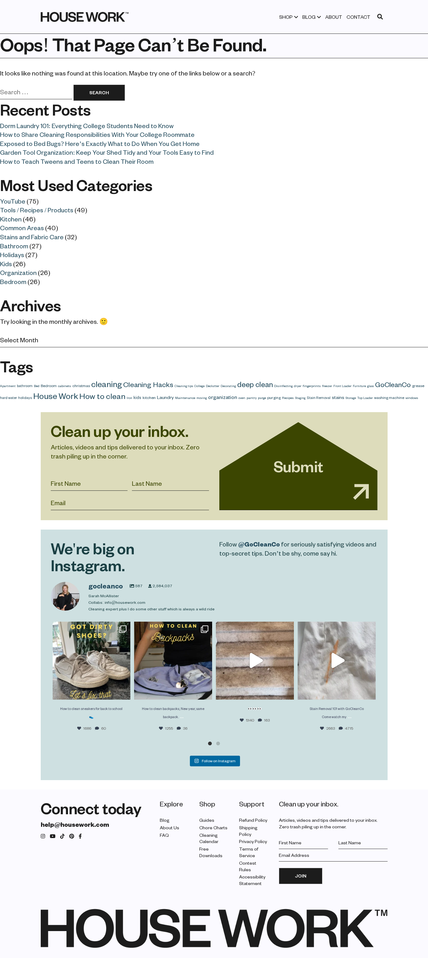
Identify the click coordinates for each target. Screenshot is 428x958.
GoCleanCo (393, 384)
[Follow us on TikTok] (62, 836)
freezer (327, 386)
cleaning (106, 384)
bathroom (25, 385)
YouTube (12, 201)
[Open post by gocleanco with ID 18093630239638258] (92, 661)
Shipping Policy (248, 831)
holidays (25, 397)
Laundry (165, 397)
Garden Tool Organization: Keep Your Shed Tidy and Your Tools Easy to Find (107, 152)
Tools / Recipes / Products (36, 210)
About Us (169, 828)
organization (222, 397)
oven (241, 398)
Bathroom (14, 246)
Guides (206, 820)
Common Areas (22, 228)
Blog (309, 17)
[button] (210, 743)
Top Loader (365, 398)
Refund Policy (253, 820)
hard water (8, 397)
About (333, 17)
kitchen (149, 397)
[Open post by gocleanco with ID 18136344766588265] (173, 661)
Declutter (212, 386)
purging (274, 397)
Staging (300, 398)
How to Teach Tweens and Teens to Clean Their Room (77, 161)
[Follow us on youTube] (52, 836)
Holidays (12, 255)
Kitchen (11, 219)
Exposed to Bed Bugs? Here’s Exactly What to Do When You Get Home (100, 143)
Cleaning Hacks (148, 384)
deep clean (255, 384)
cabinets (64, 386)
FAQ (164, 835)
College (199, 386)
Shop (286, 17)
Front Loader (342, 386)
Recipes (288, 398)
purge (262, 398)
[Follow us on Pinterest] (71, 836)
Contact (358, 17)
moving (201, 398)
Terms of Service (248, 852)
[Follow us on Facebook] (80, 836)
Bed (36, 386)
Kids (6, 264)
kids (137, 397)
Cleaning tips (184, 386)
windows (411, 398)
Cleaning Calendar (208, 838)
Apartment (8, 386)
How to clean (102, 396)
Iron (129, 398)
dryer (297, 386)
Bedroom (13, 281)
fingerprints (312, 386)
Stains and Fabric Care (32, 237)
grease (418, 385)
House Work (55, 395)
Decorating (228, 386)
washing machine (389, 397)
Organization (18, 272)
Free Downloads (210, 852)
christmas (81, 385)
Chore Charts (213, 828)
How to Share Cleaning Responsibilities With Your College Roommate (97, 134)
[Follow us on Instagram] (43, 836)
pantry (252, 398)
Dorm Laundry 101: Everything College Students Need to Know (87, 126)
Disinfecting (283, 386)
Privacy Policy (253, 841)
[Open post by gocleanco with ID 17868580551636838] (337, 661)
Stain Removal (319, 397)
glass (370, 386)
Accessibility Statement (252, 880)
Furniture (359, 386)
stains (338, 397)
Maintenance (185, 398)
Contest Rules (247, 866)
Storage (351, 398)
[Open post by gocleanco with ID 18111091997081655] (255, 661)
